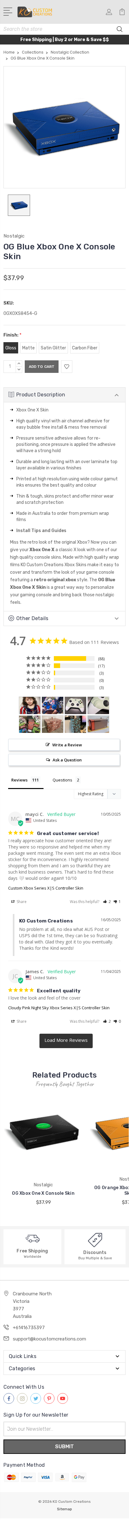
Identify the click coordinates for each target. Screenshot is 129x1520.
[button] (107, 901)
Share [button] (21, 901)
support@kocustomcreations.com (49, 1339)
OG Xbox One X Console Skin (43, 1193)
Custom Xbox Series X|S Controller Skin (45, 888)
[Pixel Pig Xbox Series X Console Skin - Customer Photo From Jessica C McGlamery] (29, 724)
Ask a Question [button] (67, 760)
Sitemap (64, 1509)
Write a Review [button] (67, 745)
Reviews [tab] (19, 780)
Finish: (12, 335)
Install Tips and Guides (41, 530)
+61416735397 (29, 1327)
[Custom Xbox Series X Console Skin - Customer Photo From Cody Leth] (98, 724)
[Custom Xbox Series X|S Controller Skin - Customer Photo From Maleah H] (52, 705)
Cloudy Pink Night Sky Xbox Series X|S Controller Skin (59, 1008)
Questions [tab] (62, 780)
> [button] (66, 1041)
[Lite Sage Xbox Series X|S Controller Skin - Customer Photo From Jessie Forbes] (75, 705)
